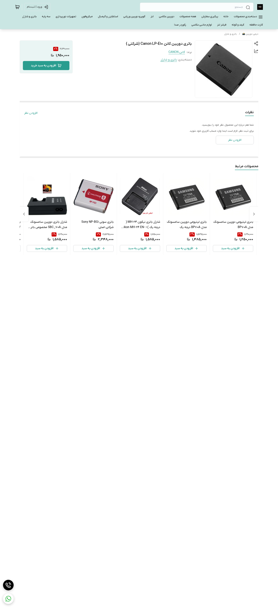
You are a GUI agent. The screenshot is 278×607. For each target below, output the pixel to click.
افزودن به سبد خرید (43, 65)
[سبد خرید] (17, 7)
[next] (24, 214)
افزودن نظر (31, 113)
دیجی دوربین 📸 (250, 34)
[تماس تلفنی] (8, 585)
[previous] (254, 214)
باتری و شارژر (230, 34)
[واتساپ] (8, 598)
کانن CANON (177, 52)
